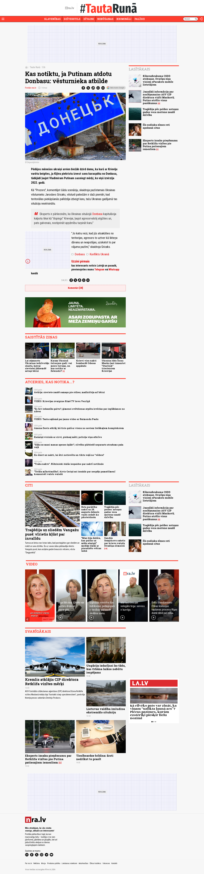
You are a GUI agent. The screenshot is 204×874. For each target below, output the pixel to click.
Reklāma (36, 863)
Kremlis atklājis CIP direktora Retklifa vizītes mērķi (51, 681)
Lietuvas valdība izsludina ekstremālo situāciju (105, 710)
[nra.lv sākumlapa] (69, 8)
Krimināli (123, 18)
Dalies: (64, 280)
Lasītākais (139, 69)
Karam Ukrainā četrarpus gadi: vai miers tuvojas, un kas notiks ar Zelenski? (61, 365)
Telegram (99, 269)
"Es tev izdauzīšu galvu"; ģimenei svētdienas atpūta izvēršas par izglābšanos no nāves (79, 410)
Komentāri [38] (75, 288)
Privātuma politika (53, 863)
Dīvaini (88, 18)
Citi (43, 67)
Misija (43, 863)
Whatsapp (114, 269)
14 (106, 548)
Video (31, 564)
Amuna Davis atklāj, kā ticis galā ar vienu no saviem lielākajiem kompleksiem (79, 428)
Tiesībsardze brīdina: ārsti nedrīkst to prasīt (94, 757)
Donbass (78, 254)
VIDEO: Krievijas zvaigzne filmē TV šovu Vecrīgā (62, 401)
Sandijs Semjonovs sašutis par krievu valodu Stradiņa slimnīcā (114, 542)
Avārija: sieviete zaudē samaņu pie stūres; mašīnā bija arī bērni (69, 392)
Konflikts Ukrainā (97, 254)
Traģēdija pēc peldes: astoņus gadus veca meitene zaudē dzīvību (161, 111)
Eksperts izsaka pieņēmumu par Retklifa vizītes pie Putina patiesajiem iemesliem (160, 145)
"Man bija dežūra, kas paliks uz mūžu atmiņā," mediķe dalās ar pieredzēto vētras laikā (91, 544)
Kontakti (114, 863)
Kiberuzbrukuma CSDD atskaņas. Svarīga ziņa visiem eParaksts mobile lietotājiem (158, 80)
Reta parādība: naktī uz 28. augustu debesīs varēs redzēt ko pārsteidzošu (90, 512)
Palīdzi (140, 18)
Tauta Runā (35, 67)
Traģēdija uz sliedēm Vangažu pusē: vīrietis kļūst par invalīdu (52, 534)
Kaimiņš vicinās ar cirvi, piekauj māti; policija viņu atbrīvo (68, 437)
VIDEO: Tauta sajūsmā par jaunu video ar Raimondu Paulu (66, 419)
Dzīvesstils (72, 18)
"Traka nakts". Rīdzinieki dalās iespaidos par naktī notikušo (69, 464)
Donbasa (97, 214)
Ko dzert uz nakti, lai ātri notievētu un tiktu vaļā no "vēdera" (69, 455)
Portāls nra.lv (30, 88)
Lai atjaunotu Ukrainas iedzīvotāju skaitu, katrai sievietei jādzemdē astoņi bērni (37, 365)
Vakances (106, 863)
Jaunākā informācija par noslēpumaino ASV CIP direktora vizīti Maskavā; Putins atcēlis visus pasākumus (158, 97)
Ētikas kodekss (95, 863)
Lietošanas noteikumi (69, 863)
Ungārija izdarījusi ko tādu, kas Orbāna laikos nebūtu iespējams (106, 669)
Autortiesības (83, 863)
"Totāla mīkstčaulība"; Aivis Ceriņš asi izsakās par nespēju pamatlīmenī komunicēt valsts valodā (74, 473)
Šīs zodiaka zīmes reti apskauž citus (156, 126)
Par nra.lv (28, 863)
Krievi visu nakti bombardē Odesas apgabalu (86, 363)
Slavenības (52, 18)
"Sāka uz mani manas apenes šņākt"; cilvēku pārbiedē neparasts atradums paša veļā (78, 446)
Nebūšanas (105, 18)
